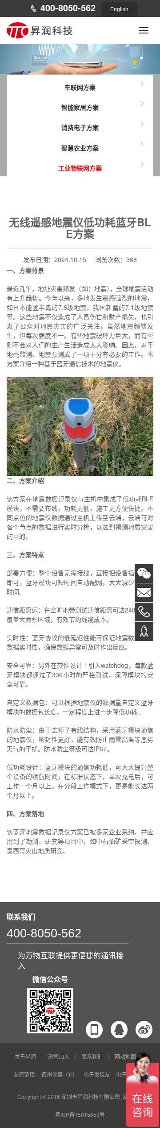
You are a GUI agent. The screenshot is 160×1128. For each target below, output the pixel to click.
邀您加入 (58, 1056)
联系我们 (92, 1056)
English (119, 9)
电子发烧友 (97, 1074)
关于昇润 (25, 1056)
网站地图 (125, 1056)
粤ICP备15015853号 (80, 1114)
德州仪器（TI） (59, 1074)
